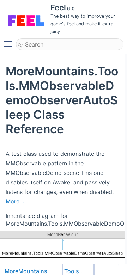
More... (15, 201)
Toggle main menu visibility (9, 43)
